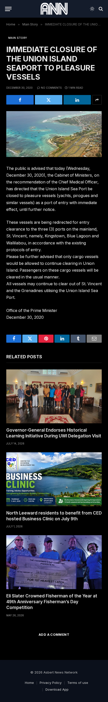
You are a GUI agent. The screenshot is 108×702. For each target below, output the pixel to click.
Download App (57, 689)
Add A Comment (54, 634)
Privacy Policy (51, 683)
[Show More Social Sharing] (97, 100)
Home (29, 683)
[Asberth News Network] (54, 9)
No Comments (51, 87)
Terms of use (77, 683)
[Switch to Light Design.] (92, 9)
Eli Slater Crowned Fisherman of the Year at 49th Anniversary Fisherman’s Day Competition (51, 601)
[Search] (100, 9)
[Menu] (8, 9)
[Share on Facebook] (20, 100)
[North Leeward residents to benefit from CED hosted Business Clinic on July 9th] (54, 479)
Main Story (17, 38)
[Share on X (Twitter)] (48, 100)
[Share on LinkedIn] (77, 100)
